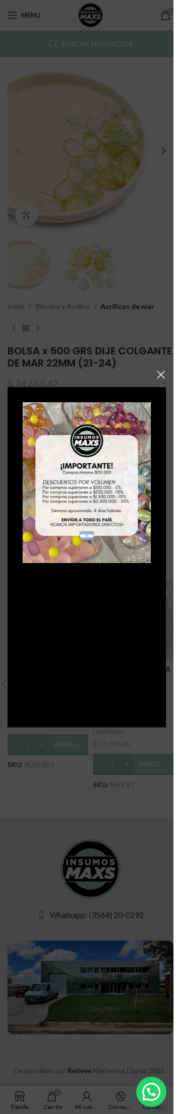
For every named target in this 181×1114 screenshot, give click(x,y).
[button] (151, 1092)
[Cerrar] (160, 374)
